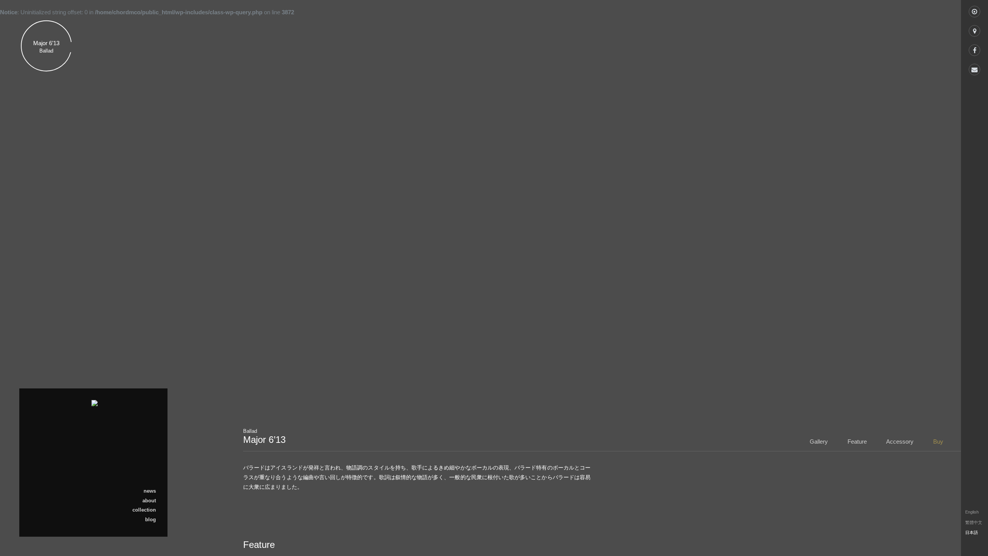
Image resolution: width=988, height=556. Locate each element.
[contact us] (974, 67)
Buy (156, 141)
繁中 (800, 212)
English (837, 212)
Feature (151, 115)
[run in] (974, 9)
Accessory (147, 128)
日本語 (817, 212)
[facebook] (974, 48)
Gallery (152, 102)
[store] (974, 29)
